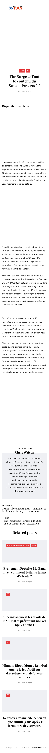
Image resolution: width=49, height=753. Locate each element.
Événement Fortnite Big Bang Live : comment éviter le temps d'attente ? (24, 572)
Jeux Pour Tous (40, 747)
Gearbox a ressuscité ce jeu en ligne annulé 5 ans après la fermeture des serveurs (24, 722)
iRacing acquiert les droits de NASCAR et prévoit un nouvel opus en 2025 (24, 621)
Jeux (22, 71)
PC (28, 71)
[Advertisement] (24, 40)
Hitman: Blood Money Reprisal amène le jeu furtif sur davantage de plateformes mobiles (24, 671)
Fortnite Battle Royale (18, 545)
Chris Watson (26, 91)
